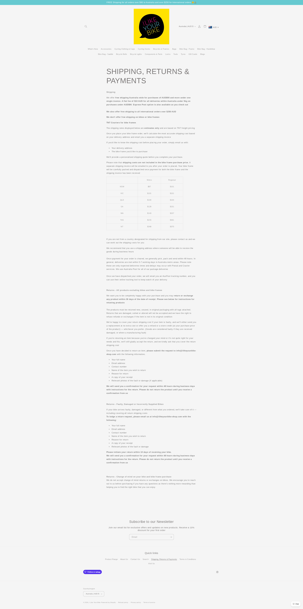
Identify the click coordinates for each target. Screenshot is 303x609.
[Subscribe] (171, 537)
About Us (124, 559)
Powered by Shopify (108, 602)
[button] (86, 26)
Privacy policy (136, 602)
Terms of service (149, 602)
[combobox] (214, 27)
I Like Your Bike (95, 602)
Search (146, 559)
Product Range (111, 559)
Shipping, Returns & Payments (164, 559)
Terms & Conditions (188, 559)
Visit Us (151, 564)
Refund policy (123, 602)
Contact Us (135, 559)
